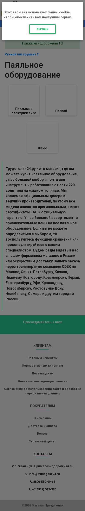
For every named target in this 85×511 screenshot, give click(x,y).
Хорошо (42, 28)
